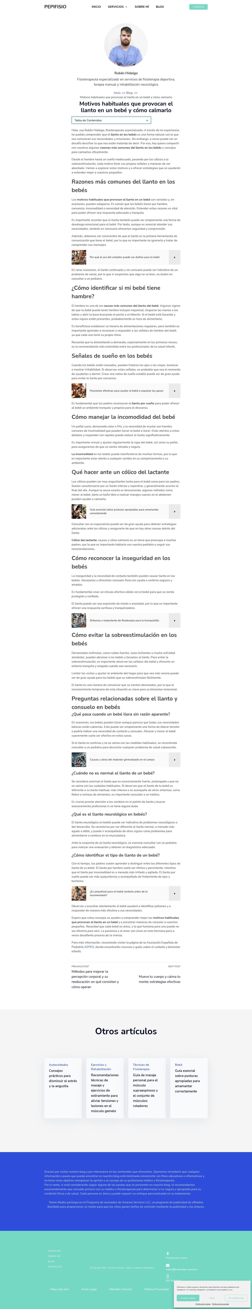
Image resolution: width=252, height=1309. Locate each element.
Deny (212, 1298)
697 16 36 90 (173, 1280)
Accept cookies (188, 1298)
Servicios (54, 1251)
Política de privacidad (220, 1304)
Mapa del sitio (59, 1289)
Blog (51, 1261)
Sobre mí (54, 1256)
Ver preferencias (236, 1298)
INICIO (96, 7)
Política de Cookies (203, 1304)
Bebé (178, 1065)
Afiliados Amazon (120, 1289)
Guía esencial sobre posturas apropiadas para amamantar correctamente (187, 1081)
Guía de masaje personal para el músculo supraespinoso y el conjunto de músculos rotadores (145, 1090)
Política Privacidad (156, 1289)
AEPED (89, 947)
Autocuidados (58, 1065)
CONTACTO (198, 7)
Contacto (55, 1266)
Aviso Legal (89, 1289)
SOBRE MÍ (142, 7)
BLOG (160, 7)
